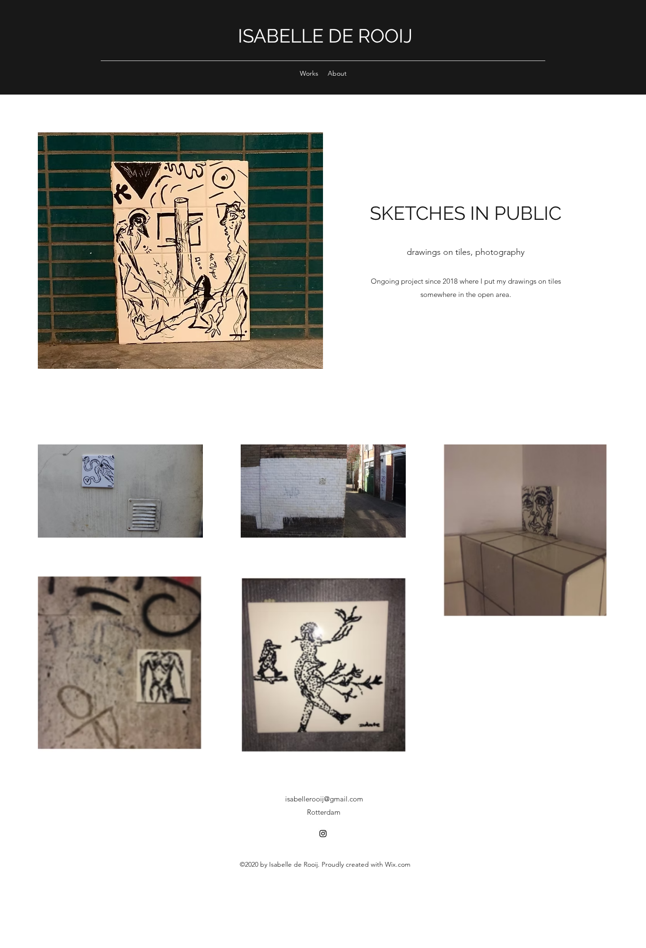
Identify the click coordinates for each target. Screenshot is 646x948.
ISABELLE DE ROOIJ (325, 36)
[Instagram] (323, 833)
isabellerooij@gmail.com (324, 798)
